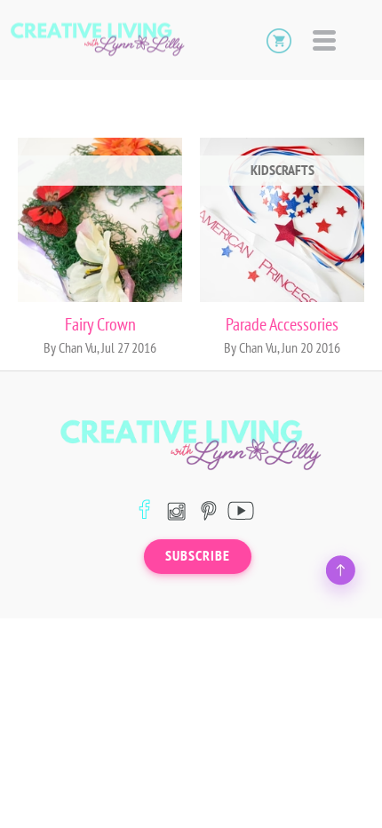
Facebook (144, 510)
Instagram (176, 510)
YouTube (240, 510)
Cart (279, 40)
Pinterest (208, 510)
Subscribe (197, 556)
